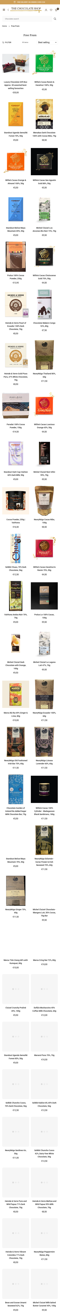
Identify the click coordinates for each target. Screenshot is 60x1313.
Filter (8, 42)
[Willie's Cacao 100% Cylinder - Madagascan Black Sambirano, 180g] (44, 789)
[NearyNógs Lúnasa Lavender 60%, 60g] (44, 742)
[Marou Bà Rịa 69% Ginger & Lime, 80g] (15, 694)
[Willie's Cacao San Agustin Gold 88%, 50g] (44, 162)
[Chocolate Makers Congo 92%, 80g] (44, 304)
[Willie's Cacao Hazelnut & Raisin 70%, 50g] (44, 548)
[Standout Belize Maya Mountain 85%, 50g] (15, 209)
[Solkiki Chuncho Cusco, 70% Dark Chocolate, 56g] (15, 1084)
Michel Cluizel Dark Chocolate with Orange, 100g (15, 665)
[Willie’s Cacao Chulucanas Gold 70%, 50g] (44, 257)
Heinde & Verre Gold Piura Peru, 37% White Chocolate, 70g (16, 376)
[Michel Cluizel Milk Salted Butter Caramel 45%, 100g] (44, 1284)
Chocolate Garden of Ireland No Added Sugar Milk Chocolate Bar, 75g (15, 811)
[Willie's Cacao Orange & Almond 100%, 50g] (15, 162)
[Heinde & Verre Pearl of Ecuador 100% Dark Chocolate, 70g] (15, 304)
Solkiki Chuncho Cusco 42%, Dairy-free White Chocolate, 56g (44, 1153)
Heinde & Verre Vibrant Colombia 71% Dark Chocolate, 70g (16, 1255)
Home (4, 26)
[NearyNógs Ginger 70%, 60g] (15, 891)
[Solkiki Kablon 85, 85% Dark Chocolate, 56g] (44, 1084)
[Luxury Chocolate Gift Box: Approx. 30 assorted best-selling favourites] (15, 63)
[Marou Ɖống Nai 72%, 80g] (44, 941)
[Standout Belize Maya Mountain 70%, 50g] (15, 840)
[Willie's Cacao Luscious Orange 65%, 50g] (44, 406)
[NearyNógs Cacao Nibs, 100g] (44, 501)
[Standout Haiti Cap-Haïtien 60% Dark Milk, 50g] (15, 453)
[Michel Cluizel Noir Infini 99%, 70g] (44, 453)
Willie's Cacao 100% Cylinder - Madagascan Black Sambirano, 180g (44, 811)
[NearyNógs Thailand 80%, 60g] (44, 355)
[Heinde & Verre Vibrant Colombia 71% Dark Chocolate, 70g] (15, 1233)
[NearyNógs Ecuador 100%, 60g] (44, 694)
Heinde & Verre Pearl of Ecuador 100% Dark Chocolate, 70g (15, 326)
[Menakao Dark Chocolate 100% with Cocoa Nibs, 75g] (44, 114)
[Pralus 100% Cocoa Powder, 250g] (15, 257)
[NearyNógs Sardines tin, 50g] (15, 1132)
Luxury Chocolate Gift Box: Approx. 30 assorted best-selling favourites (15, 85)
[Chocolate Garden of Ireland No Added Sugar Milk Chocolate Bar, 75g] (15, 789)
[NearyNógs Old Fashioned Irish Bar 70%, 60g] (15, 742)
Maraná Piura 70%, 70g (44, 1055)
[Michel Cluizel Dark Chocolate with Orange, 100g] (15, 643)
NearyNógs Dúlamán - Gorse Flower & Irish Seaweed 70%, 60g (44, 862)
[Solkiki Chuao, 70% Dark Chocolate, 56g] (15, 548)
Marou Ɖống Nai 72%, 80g (44, 960)
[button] (3, 10)
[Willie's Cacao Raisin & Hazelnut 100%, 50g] (44, 63)
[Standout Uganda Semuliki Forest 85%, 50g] (15, 1037)
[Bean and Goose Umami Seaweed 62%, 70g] (15, 1284)
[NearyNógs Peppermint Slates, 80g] (44, 1233)
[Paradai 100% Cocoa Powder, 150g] (15, 406)
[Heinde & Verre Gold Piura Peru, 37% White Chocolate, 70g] (15, 355)
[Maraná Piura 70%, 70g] (44, 1037)
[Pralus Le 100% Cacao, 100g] (44, 596)
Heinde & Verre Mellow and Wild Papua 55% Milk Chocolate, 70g (44, 1204)
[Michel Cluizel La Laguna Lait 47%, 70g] (44, 643)
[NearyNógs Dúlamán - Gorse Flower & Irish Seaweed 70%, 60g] (44, 840)
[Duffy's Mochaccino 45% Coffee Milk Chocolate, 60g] (44, 989)
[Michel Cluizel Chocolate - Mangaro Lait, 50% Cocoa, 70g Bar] (44, 891)
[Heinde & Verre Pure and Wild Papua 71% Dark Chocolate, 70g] (15, 1182)
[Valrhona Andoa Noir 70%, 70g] (15, 596)
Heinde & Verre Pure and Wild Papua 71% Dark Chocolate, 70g (16, 1204)
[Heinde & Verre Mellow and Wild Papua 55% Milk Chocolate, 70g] (44, 1182)
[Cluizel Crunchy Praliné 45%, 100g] (15, 989)
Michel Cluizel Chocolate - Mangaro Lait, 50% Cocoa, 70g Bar (44, 912)
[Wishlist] (51, 10)
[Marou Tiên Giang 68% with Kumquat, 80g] (15, 941)
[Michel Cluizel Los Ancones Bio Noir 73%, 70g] (44, 209)
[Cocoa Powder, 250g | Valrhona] (15, 501)
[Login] (46, 10)
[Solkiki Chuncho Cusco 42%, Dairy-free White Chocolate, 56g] (44, 1132)
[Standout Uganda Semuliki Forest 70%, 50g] (15, 114)
